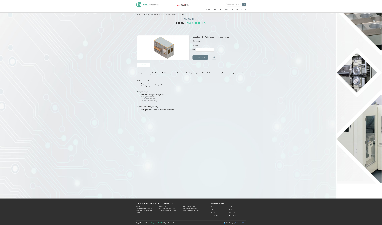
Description (143, 65)
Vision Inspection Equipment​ (158, 14)
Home (208, 9)
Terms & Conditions (235, 216)
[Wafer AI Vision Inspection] (163, 47)
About (213, 210)
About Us (218, 9)
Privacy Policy (233, 213)
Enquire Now (200, 57)
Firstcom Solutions (240, 223)
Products (229, 9)
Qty (193, 49)
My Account (232, 207)
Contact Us (241, 9)
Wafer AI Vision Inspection (175, 14)
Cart (230, 210)
